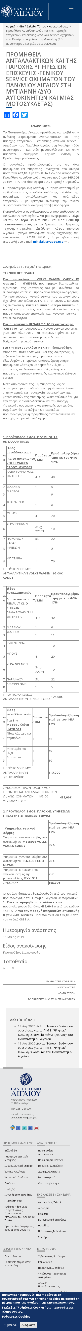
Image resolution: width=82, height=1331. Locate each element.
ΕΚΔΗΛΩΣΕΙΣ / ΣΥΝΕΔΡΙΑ (60, 981)
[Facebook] (18, 1127)
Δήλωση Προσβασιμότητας (49, 1284)
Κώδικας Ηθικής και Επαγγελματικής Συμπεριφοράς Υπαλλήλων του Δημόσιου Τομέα (20, 1213)
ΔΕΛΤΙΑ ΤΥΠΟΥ (66, 993)
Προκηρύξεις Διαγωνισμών (45, 1152)
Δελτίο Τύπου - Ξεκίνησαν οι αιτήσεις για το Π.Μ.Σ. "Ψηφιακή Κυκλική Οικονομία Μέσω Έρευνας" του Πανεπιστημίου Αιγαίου (45, 1032)
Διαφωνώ (28, 1325)
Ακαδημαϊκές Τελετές (50, 1202)
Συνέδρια (43, 1237)
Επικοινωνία (45, 1262)
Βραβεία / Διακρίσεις (50, 1166)
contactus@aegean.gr (24, 1117)
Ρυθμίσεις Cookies (16, 1316)
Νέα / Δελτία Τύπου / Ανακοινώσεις (43, 26)
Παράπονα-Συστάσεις (51, 1267)
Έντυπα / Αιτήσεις (15, 1171)
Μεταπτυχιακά (46, 1177)
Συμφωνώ (10, 1325)
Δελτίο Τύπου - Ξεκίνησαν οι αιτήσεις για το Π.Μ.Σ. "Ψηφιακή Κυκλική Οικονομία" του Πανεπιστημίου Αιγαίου (45, 1049)
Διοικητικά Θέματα (49, 1171)
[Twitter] (24, 1127)
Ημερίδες (43, 1225)
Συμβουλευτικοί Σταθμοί (19, 1166)
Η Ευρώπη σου (13, 1201)
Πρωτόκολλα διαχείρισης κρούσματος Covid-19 (19, 1227)
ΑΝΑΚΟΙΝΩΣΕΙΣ (66, 987)
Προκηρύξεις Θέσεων (50, 1160)
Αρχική (10, 26)
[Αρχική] (24, 11)
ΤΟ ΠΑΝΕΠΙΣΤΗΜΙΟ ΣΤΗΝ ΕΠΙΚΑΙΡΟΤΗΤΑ (51, 999)
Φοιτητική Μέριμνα (49, 1183)
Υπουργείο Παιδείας (16, 1177)
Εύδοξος (10, 1189)
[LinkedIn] (30, 1127)
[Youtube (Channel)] (36, 1127)
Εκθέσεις (43, 1214)
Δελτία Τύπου (13, 1256)
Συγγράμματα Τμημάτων (18, 1195)
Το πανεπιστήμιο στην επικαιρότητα (17, 1263)
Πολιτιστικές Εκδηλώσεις (52, 1231)
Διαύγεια (10, 1183)
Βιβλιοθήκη (11, 1150)
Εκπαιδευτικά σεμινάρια (52, 1219)
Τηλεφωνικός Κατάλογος (52, 1256)
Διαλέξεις (43, 1208)
